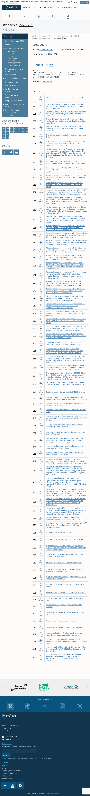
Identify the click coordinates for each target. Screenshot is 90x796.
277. (34, 533)
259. (34, 392)
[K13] (10, 707)
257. (34, 376)
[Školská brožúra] (71, 687)
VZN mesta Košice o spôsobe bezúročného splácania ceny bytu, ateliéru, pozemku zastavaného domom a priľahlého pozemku (65, 106)
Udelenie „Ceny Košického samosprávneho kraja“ (64, 563)
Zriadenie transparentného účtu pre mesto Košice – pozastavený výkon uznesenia (64, 426)
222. (34, 99)
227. (34, 136)
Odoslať (6, 755)
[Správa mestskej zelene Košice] (45, 707)
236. (34, 210)
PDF (41, 97)
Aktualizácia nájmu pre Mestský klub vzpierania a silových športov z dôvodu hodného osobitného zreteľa (66, 162)
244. (34, 275)
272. (34, 492)
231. (34, 170)
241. (34, 250)
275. (34, 518)
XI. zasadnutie (41, 38)
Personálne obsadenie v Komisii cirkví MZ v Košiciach (65, 627)
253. (34, 343)
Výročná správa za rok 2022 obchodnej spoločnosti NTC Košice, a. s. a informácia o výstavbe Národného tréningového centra (66, 525)
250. (34, 321)
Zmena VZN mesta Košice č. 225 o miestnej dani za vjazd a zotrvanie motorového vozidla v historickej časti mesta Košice (66, 121)
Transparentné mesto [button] (68, 7)
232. (34, 177)
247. (34, 298)
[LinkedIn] (16, 152)
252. (34, 336)
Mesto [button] (26, 7)
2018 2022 (7, 130)
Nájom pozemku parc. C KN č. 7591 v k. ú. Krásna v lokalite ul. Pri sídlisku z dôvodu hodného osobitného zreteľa (65, 170)
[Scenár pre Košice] (19, 687)
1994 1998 (4, 136)
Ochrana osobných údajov (11, 773)
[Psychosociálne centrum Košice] (62, 708)
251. (34, 328)
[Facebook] (5, 152)
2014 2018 (11, 130)
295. (34, 657)
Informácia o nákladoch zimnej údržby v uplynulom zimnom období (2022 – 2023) (64, 454)
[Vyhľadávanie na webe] (53, 16)
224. (34, 114)
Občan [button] (36, 7)
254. (34, 351)
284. (34, 578)
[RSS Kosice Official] (20, 785)
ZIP (41, 151)
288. (34, 606)
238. (34, 228)
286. (34, 593)
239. (34, 235)
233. (34, 185)
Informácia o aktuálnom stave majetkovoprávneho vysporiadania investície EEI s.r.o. (64, 447)
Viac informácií (13, 3)
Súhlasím (84, 2)
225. (34, 121)
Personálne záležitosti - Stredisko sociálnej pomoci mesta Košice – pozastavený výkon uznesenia (64, 634)
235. (34, 200)
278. (34, 540)
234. (34, 192)
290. (34, 621)
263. (34, 418)
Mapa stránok (7, 779)
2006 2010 (19, 130)
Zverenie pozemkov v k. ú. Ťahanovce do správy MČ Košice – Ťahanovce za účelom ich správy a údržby (65, 343)
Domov (4, 765)
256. (34, 367)
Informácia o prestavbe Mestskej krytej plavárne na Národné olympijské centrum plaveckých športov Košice (66, 399)
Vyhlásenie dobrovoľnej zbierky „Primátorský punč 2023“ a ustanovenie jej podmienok (66, 570)
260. (34, 398)
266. (34, 440)
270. (34, 470)
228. (34, 143)
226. (34, 128)
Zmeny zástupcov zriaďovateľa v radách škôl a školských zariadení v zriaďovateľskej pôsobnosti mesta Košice (66, 642)
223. (34, 106)
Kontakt (4, 768)
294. (34, 649)
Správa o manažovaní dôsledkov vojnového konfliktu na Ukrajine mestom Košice (65, 555)
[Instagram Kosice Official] (24, 16)
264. (34, 425)
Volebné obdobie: (66, 36)
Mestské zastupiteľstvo (14, 48)
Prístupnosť (6, 776)
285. (34, 585)
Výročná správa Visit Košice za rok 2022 (60, 533)
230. (34, 162)
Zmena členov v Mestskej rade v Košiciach (61, 621)
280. (34, 555)
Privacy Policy (32, 758)
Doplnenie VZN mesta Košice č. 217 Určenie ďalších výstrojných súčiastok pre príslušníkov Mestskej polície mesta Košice (65, 129)
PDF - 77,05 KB (47, 82)
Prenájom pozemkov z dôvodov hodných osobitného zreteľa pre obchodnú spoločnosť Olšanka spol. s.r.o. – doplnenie (65, 313)
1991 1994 (8, 136)
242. (34, 257)
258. (34, 384)
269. (34, 461)
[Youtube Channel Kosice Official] (39, 16)
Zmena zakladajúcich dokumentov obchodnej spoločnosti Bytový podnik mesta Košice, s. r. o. (63, 519)
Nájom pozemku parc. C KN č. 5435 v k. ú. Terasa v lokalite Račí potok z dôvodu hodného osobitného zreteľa (64, 185)
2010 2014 (15, 130)
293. (34, 641)
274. (34, 511)
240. (34, 242)
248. (34, 306)
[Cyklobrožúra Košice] (45, 687)
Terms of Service (43, 758)
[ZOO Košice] (27, 711)
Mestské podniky (45, 700)
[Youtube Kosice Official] (12, 785)
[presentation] (3, 687)
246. (34, 291)
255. (34, 359)
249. (34, 313)
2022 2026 (4, 130)
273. (34, 502)
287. (34, 599)
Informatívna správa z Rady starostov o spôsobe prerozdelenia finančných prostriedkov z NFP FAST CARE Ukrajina (66, 418)
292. (34, 634)
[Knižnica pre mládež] (79, 708)
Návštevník (49, 7)
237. (34, 219)
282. (34, 562)
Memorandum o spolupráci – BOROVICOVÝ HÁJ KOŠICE (66, 593)
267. (34, 447)
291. (34, 627)
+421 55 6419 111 (11, 737)
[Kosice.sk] (11, 7)
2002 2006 (23, 130)
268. (34, 454)
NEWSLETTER (7, 744)
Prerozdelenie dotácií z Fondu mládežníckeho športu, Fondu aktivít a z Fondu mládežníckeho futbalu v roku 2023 (65, 384)
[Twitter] (11, 152)
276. (34, 525)
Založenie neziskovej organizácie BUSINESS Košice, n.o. (65, 392)
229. (34, 153)
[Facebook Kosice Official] (9, 16)
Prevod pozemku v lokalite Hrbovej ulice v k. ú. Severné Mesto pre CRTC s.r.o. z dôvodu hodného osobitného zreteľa (66, 321)
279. (34, 548)
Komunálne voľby (12, 110)
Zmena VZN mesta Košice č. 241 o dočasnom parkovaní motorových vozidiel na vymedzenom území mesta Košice (66, 114)
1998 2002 (26, 130)
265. (34, 433)
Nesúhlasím (72, 2)
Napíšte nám (10, 739)
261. (34, 404)
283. (34, 570)
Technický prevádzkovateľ (11, 771)
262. (34, 411)
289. (34, 613)
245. (34, 283)
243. (34, 265)
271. (34, 482)
